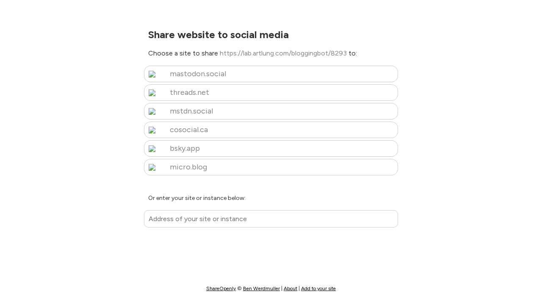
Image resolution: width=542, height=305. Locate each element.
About (290, 288)
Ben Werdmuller (261, 288)
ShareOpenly (221, 288)
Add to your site (318, 288)
